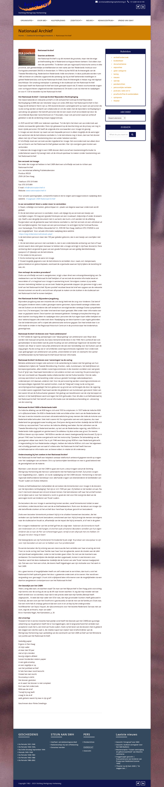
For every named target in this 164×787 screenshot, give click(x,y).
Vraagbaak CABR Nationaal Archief (40, 199)
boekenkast (118, 61)
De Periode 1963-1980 (27, 758)
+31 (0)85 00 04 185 (137, 2)
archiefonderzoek (121, 57)
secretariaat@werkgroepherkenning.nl (112, 2)
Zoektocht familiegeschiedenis (39, 35)
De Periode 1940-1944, (27, 747)
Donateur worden (58, 747)
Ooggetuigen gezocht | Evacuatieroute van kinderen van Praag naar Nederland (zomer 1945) (129, 760)
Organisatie (26, 20)
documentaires (120, 64)
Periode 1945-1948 (26, 752)
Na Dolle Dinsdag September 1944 (32, 750)
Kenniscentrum (105, 20)
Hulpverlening (58, 20)
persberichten (119, 84)
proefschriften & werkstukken (126, 94)
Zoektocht (76, 20)
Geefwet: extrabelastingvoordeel (64, 742)
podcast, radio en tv (122, 91)
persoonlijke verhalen (122, 87)
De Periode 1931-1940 (27, 744)
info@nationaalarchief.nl (34, 187)
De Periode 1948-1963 (27, 755)
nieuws (116, 77)
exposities (118, 67)
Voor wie (41, 20)
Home (21, 35)
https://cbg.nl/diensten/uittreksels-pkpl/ (35, 234)
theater (117, 101)
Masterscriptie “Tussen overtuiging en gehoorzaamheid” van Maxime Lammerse (130, 752)
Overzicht (87, 751)
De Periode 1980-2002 (27, 760)
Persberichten (89, 742)
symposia (118, 97)
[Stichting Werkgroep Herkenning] (49, 5)
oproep (116, 81)
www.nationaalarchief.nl (36, 190)
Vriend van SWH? (125, 20)
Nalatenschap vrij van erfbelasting (64, 745)
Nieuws (89, 20)
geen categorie (120, 71)
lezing (116, 74)
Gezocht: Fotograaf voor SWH (127, 742)
